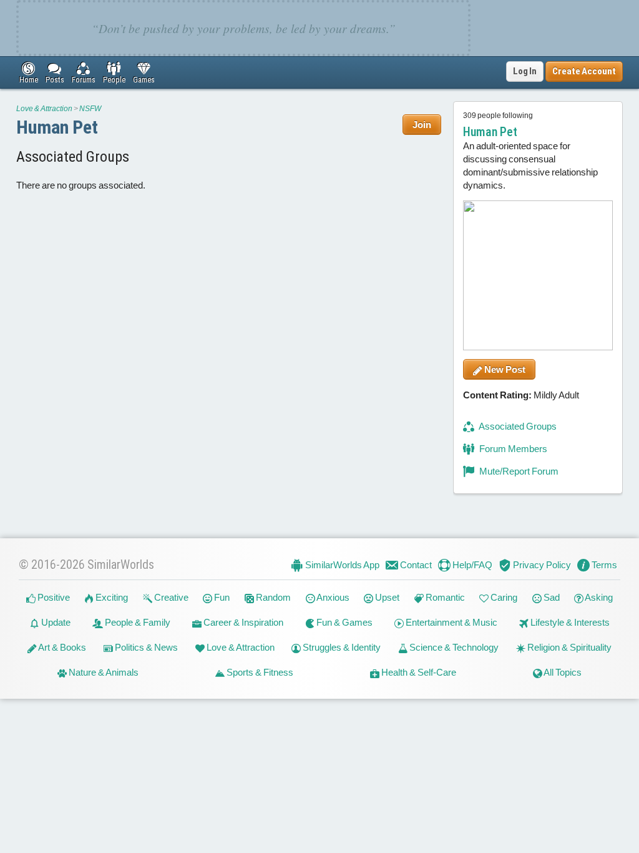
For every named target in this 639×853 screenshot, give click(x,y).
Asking (598, 598)
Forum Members (512, 448)
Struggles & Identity (341, 648)
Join (421, 124)
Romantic (444, 598)
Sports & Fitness (259, 673)
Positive (53, 598)
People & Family (136, 623)
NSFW (90, 108)
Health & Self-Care (417, 673)
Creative (170, 598)
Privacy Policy (541, 565)
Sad (551, 598)
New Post (503, 369)
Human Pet (57, 127)
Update (55, 623)
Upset (386, 598)
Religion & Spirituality (568, 648)
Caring (503, 598)
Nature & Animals (103, 673)
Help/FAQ (471, 565)
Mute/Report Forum (518, 471)
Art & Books (61, 648)
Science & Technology (453, 648)
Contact (415, 565)
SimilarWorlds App (341, 565)
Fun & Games (344, 623)
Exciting (111, 598)
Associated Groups (517, 426)
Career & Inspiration (242, 623)
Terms (603, 565)
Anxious (332, 598)
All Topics (562, 673)
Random (272, 598)
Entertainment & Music (450, 623)
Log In (525, 71)
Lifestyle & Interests (569, 623)
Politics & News (145, 648)
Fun (221, 598)
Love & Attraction (44, 108)
